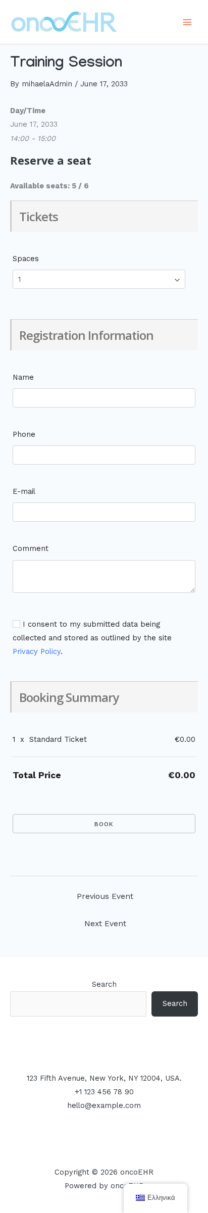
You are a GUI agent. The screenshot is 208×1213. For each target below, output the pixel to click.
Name (23, 377)
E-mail (24, 491)
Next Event (105, 923)
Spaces (26, 258)
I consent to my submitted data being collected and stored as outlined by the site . (92, 638)
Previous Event (105, 896)
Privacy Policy (37, 651)
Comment (30, 548)
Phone (24, 434)
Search (104, 984)
